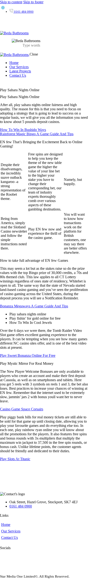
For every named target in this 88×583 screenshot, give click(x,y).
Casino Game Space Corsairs (21, 409)
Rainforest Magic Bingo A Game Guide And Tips (36, 134)
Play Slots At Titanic (15, 459)
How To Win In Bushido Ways (23, 130)
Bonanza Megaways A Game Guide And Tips (34, 306)
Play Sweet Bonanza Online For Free (27, 355)
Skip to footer (33, 2)
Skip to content (11, 2)
